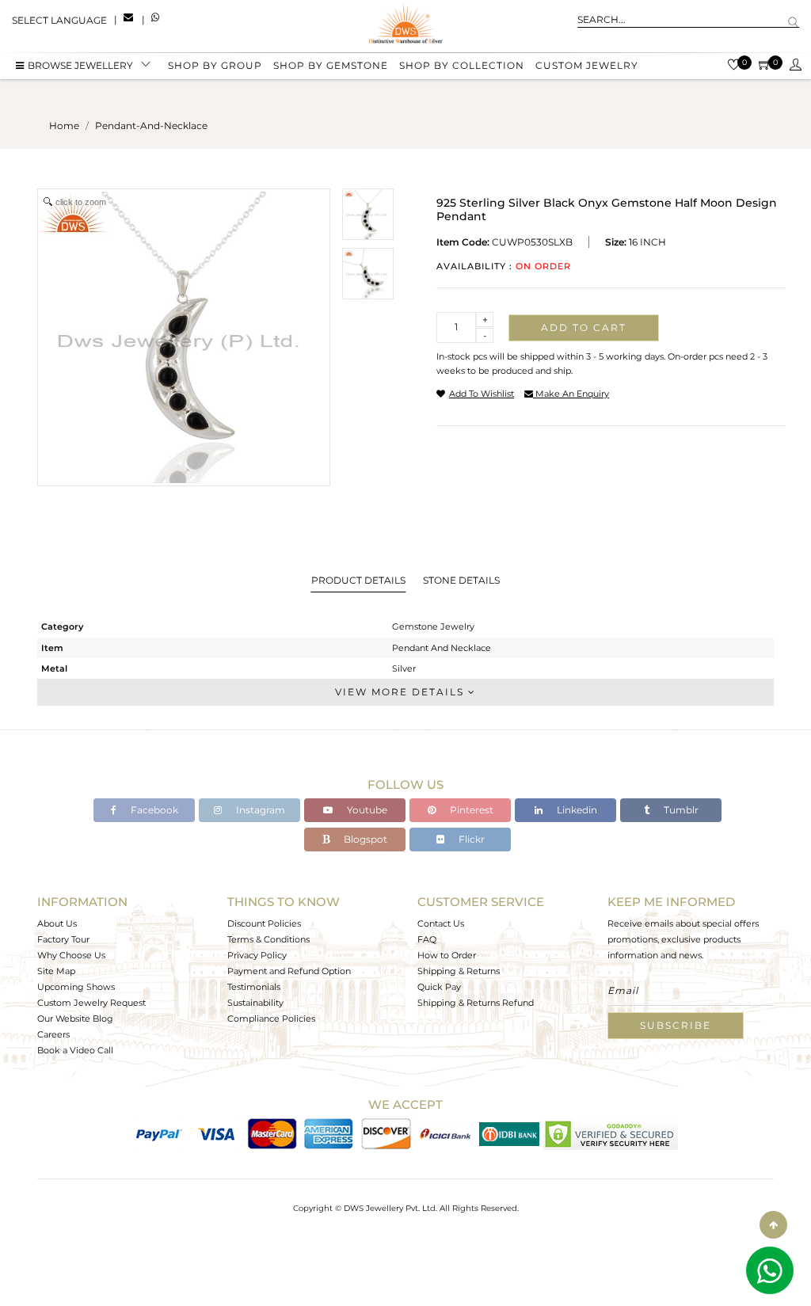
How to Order (446, 955)
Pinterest (470, 810)
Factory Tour (63, 939)
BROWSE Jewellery (80, 65)
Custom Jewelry (586, 65)
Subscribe (675, 1025)
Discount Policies (264, 923)
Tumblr (680, 810)
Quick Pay (439, 986)
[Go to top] (773, 1225)
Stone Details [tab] (461, 580)
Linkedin (575, 810)
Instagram (259, 810)
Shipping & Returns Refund (475, 1002)
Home (64, 125)
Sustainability (255, 1002)
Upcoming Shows (76, 986)
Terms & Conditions (268, 939)
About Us (57, 923)
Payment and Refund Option (289, 971)
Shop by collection (461, 65)
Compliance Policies (271, 1018)
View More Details (401, 692)
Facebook (153, 810)
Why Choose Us (71, 955)
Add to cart (583, 327)
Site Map (56, 971)
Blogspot (364, 839)
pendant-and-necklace (151, 125)
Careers (53, 1034)
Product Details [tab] (358, 580)
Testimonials (253, 986)
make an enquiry (571, 393)
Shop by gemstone (330, 65)
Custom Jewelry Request (91, 1002)
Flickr (470, 839)
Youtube (366, 810)
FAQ (426, 939)
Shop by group (215, 65)
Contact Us (440, 923)
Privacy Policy (257, 955)
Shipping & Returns (458, 971)
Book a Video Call (75, 1050)
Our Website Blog (75, 1018)
